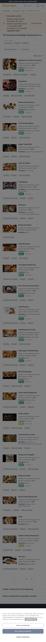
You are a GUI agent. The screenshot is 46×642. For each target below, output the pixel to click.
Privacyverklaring (31, 619)
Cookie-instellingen (23, 637)
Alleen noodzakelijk (23, 625)
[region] (23, 625)
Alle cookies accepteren (23, 631)
